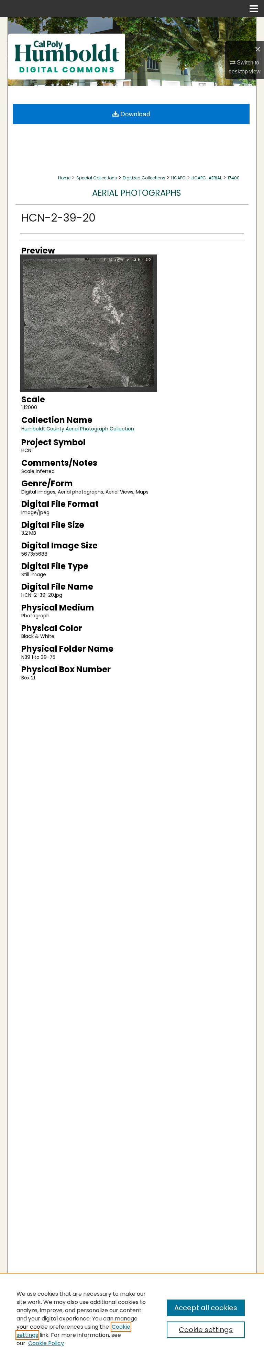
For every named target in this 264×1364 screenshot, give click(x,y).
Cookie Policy (46, 1343)
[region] (132, 1318)
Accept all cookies (205, 1308)
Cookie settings (206, 1330)
